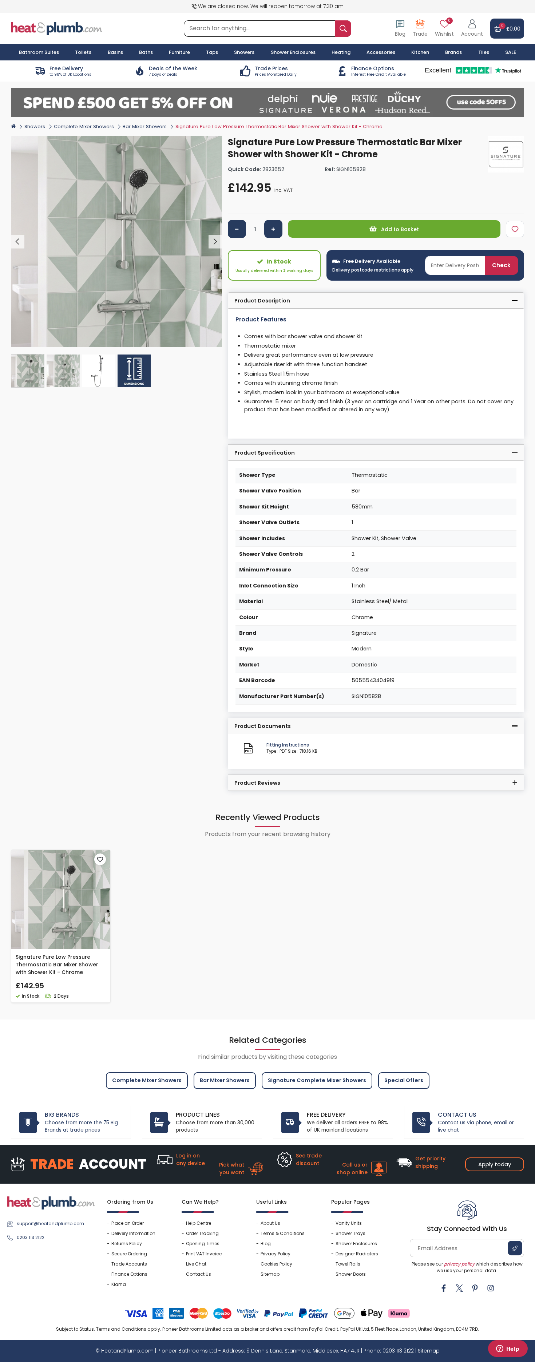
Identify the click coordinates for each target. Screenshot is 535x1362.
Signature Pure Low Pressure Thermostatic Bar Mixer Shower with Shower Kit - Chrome (57, 964)
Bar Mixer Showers (145, 126)
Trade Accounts (129, 1264)
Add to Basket (399, 229)
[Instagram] (491, 1288)
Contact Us (198, 1274)
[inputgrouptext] (343, 28)
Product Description (262, 300)
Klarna (118, 1284)
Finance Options (129, 1274)
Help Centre (198, 1223)
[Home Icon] (13, 126)
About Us (270, 1223)
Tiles (483, 52)
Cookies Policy (276, 1264)
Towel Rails (348, 1264)
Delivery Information (133, 1233)
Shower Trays (350, 1233)
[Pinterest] (475, 1288)
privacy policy (459, 1264)
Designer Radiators (357, 1254)
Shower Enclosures (356, 1243)
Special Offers (403, 1080)
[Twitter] (459, 1288)
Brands (453, 52)
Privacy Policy (275, 1254)
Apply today (494, 1164)
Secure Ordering (129, 1254)
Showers (34, 126)
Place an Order (127, 1223)
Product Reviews (257, 783)
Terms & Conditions (283, 1233)
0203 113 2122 (30, 1237)
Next (215, 241)
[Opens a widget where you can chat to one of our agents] (508, 1349)
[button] (472, 28)
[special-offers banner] (267, 102)
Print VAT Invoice (204, 1254)
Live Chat (196, 1264)
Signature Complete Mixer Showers (317, 1080)
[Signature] (506, 154)
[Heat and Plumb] (56, 28)
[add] (273, 229)
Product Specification (264, 452)
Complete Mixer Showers (84, 126)
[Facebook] (444, 1288)
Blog (266, 1243)
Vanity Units (349, 1223)
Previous (17, 241)
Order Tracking (202, 1233)
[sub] (237, 229)
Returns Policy (126, 1243)
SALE (510, 52)
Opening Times (202, 1243)
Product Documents (262, 726)
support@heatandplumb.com (50, 1223)
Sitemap (270, 1274)
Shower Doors (351, 1274)
